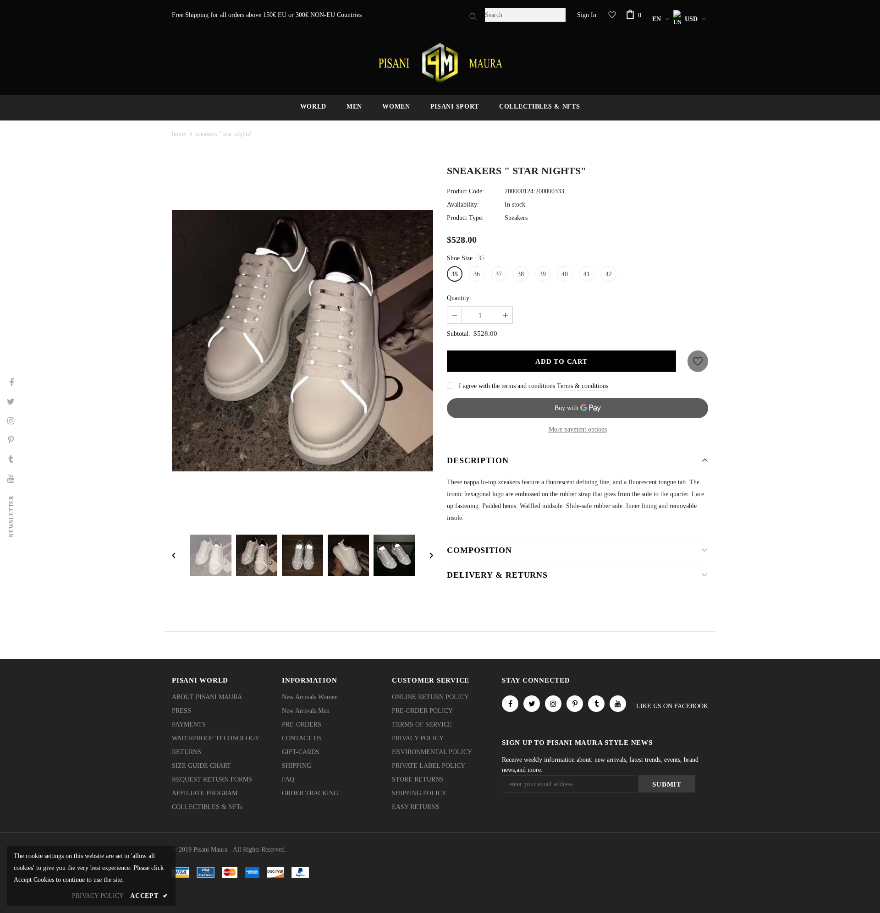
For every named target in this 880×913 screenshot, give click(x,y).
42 (608, 274)
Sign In (586, 14)
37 (498, 274)
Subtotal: (458, 333)
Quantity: (459, 298)
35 (454, 274)
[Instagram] (553, 703)
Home (179, 134)
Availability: (463, 204)
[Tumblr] (596, 703)
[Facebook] (510, 703)
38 (520, 274)
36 (476, 274)
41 (586, 274)
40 (564, 274)
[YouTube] (618, 703)
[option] (302, 340)
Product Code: (465, 191)
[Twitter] (531, 703)
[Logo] (440, 62)
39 (542, 274)
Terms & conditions (582, 386)
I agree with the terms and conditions (507, 386)
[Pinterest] (574, 703)
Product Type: (465, 217)
